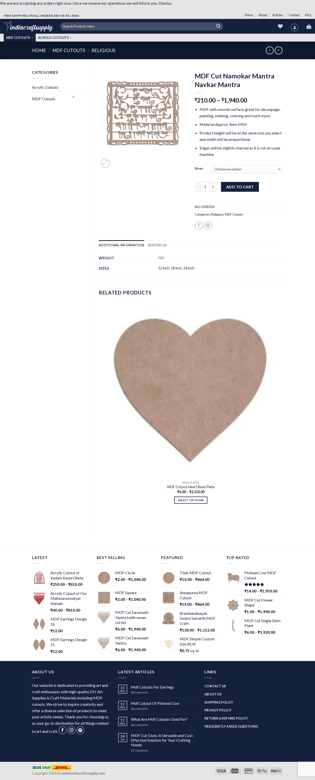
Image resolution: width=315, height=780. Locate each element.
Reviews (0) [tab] (157, 245)
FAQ (308, 15)
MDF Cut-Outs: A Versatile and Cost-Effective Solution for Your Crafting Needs (162, 740)
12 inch (163, 268)
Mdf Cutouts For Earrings (152, 687)
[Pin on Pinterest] (208, 225)
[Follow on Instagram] (71, 730)
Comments (139, 692)
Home (249, 15)
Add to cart (240, 186)
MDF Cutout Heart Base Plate (191, 487)
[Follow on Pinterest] (80, 730)
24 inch (188, 268)
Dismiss (165, 3)
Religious (103, 50)
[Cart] (308, 26)
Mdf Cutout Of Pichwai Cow (155, 703)
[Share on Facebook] (199, 225)
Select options (191, 500)
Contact (294, 15)
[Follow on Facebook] (63, 730)
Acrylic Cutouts (53, 38)
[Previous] (101, 521)
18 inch (176, 268)
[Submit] (218, 26)
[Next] (117, 162)
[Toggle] (74, 97)
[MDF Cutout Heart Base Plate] (190, 390)
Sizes (199, 168)
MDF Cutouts (18, 38)
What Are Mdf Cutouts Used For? (159, 719)
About (263, 15)
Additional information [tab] (121, 245)
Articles (277, 15)
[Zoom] (105, 163)
